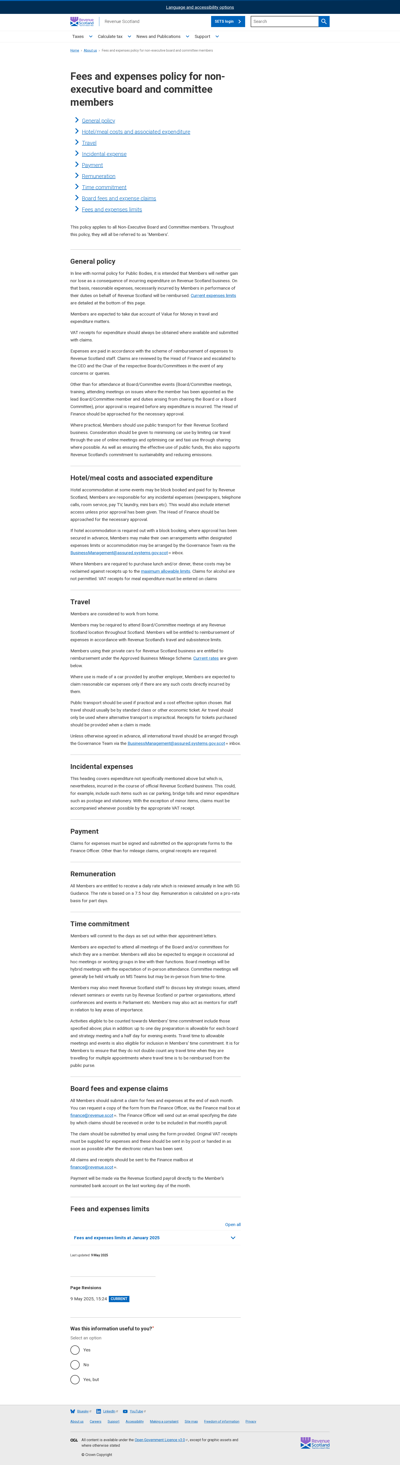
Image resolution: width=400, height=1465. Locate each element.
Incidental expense (104, 154)
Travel (89, 143)
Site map (191, 1421)
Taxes (78, 36)
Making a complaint (164, 1421)
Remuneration (99, 176)
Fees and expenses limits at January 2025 (117, 1237)
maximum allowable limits (165, 571)
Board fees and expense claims (119, 198)
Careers (95, 1421)
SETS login (224, 21)
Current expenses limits (213, 295)
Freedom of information (221, 1421)
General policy (98, 121)
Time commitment (104, 187)
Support (202, 36)
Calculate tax (110, 36)
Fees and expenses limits (112, 209)
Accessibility (135, 1421)
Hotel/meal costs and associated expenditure (136, 132)
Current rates (206, 658)
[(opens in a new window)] (74, 1440)
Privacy (251, 1421)
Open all (233, 1224)
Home (74, 50)
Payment (92, 165)
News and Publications (158, 36)
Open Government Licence (160, 1440)
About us (90, 50)
